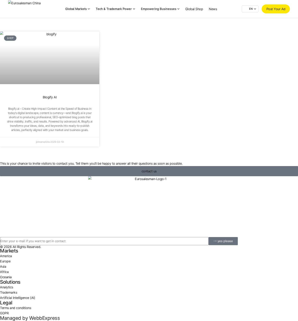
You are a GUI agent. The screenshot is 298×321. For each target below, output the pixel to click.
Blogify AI (50, 97)
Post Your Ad (275, 9)
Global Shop (194, 9)
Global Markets (76, 9)
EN (251, 8)
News (213, 9)
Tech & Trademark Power (114, 9)
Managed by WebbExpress (30, 318)
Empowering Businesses (158, 9)
